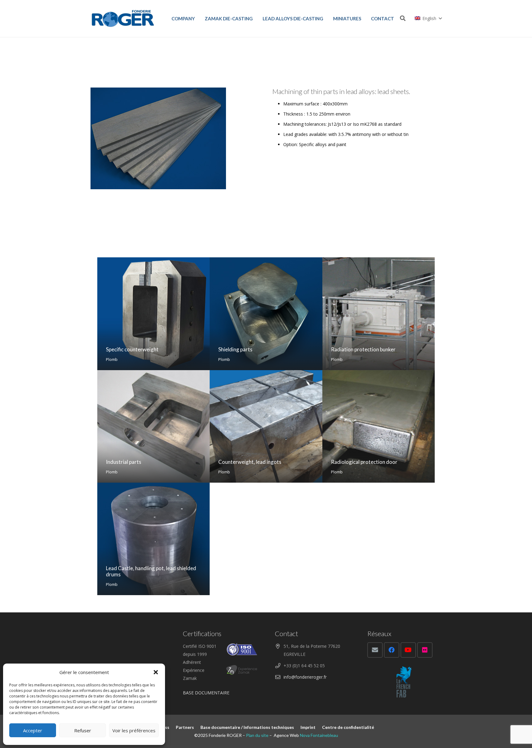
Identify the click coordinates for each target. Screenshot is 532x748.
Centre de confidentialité (348, 727)
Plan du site (257, 735)
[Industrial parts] (153, 426)
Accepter (32, 730)
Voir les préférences (133, 730)
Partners (185, 727)
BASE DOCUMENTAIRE (206, 693)
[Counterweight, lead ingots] (266, 426)
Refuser (82, 730)
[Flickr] (425, 650)
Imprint (308, 727)
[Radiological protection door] (378, 426)
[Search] (403, 18)
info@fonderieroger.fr (305, 677)
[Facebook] (391, 650)
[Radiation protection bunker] (378, 313)
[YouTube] (408, 650)
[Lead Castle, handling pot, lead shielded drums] (153, 539)
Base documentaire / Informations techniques (247, 727)
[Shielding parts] (266, 313)
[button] (156, 672)
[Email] (375, 650)
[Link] (123, 18)
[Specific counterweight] (153, 313)
